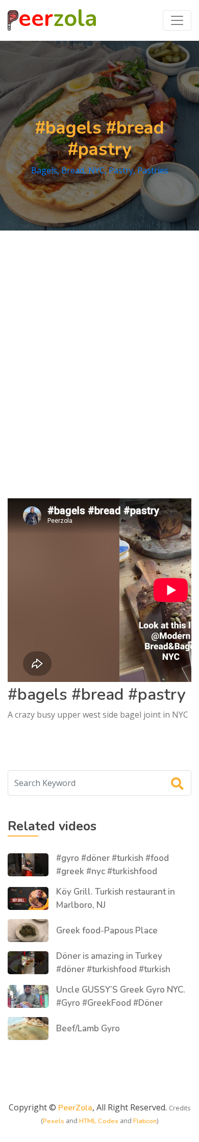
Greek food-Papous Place (107, 930)
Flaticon (145, 1121)
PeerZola (75, 1107)
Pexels (53, 1121)
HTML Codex (98, 1121)
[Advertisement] (99, 352)
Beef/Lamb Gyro (88, 1028)
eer (57, 20)
